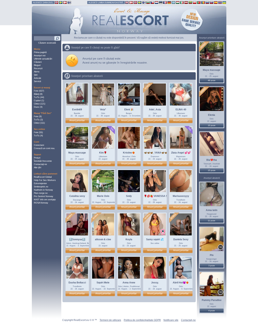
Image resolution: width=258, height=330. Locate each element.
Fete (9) (38, 116)
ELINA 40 (181, 109)
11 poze (211, 220)
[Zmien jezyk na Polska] (194, 2)
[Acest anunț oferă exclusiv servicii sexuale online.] (163, 232)
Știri (35, 75)
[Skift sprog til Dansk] (131, 2)
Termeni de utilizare (110, 320)
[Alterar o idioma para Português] (199, 2)
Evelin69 (77, 109)
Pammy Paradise (212, 300)
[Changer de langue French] (165, 2)
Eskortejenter (40, 183)
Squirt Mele (103, 282)
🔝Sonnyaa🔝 (77, 239)
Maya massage (77, 152)
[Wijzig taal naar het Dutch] (156, 2)
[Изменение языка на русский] (207, 2)
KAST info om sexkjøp (45, 199)
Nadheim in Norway (43, 190)
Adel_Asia (155, 109)
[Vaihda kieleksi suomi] (144, 2)
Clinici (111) (39, 123)
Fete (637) (39, 91)
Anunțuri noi (39, 55)
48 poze (211, 80)
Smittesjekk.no (41, 186)
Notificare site (170, 320)
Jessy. (155, 282)
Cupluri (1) (39, 100)
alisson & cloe (103, 239)
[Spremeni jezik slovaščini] (211, 2)
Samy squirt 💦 (155, 239)
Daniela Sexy (180, 239)
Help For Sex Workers (45, 180)
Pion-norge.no (41, 193)
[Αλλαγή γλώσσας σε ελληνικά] (173, 2)
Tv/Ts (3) (38, 119)
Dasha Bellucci (77, 282)
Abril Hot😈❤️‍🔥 (181, 282)
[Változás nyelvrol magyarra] (177, 2)
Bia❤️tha (211, 160)
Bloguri (37, 65)
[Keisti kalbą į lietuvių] (190, 2)
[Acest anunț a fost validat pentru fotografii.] (69, 87)
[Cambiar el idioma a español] (215, 2)
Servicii (37, 81)
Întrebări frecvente (43, 161)
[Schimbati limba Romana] (203, 2)
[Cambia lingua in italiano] (182, 2)
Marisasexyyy (181, 196)
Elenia (211, 115)
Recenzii (38, 68)
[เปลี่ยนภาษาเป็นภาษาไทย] (220, 2)
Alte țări (37, 167)
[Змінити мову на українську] (224, 2)
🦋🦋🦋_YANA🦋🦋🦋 (157, 152)
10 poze (211, 125)
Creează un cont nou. (44, 148)
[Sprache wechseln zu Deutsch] (169, 2)
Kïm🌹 (103, 152)
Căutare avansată (47, 43)
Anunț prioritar (77, 120)
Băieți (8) (38, 94)
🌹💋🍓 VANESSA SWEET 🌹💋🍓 (164, 196)
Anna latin (211, 210)
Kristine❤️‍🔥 (129, 152)
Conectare (39, 145)
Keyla (129, 239)
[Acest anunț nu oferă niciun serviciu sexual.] (220, 247)
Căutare (38, 62)
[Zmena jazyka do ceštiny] (152, 2)
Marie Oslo (103, 196)
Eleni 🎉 (129, 109)
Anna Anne (129, 282)
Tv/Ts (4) (38, 135)
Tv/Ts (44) (39, 97)
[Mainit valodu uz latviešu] (186, 2)
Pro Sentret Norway (43, 196)
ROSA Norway (41, 203)
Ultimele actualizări (43, 58)
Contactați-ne (40, 164)
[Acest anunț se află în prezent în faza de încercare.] (112, 129)
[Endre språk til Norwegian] (135, 2)
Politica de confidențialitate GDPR (142, 320)
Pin (211, 255)
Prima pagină (40, 52)
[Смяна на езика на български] (148, 2)
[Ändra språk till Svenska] (139, 2)
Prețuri (37, 158)
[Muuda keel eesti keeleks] (160, 2)
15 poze (211, 170)
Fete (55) (38, 132)
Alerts (37, 71)
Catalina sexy (77, 196)
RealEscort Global (43, 177)
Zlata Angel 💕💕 (181, 152)
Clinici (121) (39, 103)
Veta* (103, 109)
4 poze (211, 310)
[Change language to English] (127, 2)
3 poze (211, 265)
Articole (37, 78)
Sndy (129, 196)
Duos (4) (38, 107)
